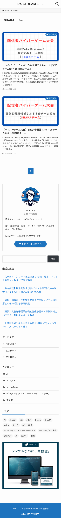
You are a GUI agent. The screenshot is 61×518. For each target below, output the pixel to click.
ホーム (15, 509)
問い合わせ (44, 509)
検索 (53, 259)
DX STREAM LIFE (30, 4)
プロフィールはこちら (30, 244)
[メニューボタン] (4, 4)
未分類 (9, 400)
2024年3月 (11, 357)
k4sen (38, 420)
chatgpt (12, 420)
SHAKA (48, 420)
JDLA (29, 420)
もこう (16, 425)
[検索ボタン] (57, 4)
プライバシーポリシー (29, 509)
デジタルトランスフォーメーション (19, 430)
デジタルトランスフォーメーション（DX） (28, 393)
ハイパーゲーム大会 (47, 430)
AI (7, 374)
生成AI (24, 436)
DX (21, 420)
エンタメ (10, 380)
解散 (33, 436)
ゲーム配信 (12, 387)
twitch (6, 425)
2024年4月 (11, 351)
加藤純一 (8, 436)
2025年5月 (11, 344)
